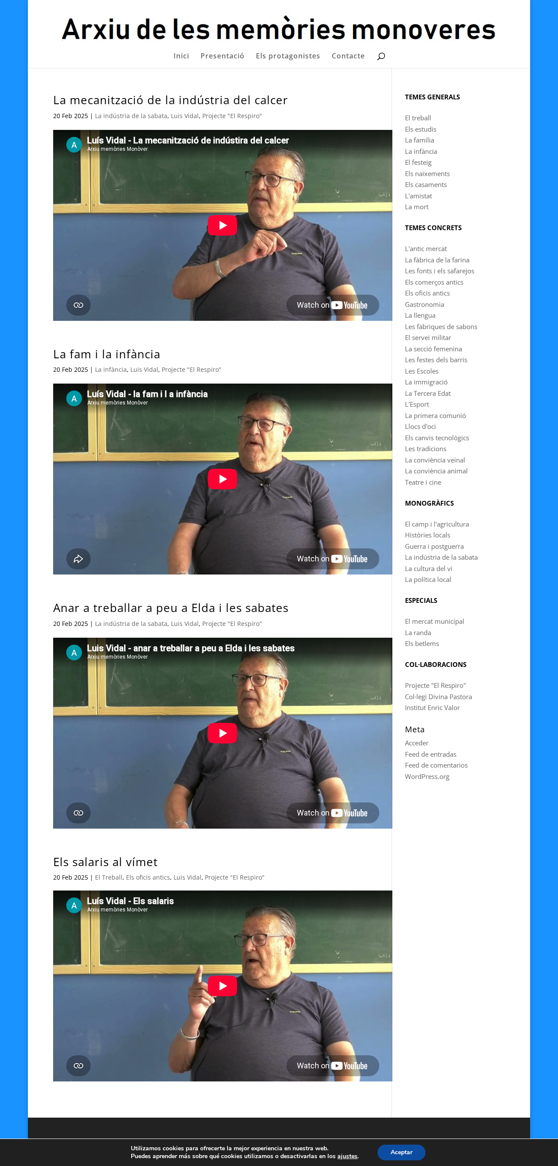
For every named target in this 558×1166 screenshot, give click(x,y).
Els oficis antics (148, 877)
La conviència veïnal (435, 460)
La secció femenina (433, 348)
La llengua (420, 315)
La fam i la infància (106, 354)
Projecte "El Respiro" (232, 116)
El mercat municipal (434, 621)
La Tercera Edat (428, 393)
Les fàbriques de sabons (441, 326)
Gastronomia (424, 304)
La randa (418, 632)
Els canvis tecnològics (437, 437)
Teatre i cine (423, 482)
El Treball (108, 877)
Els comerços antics (434, 282)
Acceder (417, 742)
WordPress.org (427, 776)
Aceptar (401, 1152)
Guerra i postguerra (434, 546)
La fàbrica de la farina (437, 259)
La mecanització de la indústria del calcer (170, 100)
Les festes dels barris (436, 359)
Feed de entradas (430, 754)
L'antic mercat (426, 248)
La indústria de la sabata (131, 116)
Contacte (348, 57)
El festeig (418, 162)
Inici (181, 57)
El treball (418, 117)
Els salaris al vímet (105, 862)
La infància (111, 369)
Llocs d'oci (420, 426)
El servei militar (428, 337)
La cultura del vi (429, 568)
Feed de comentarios (436, 765)
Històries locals (427, 534)
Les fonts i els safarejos (439, 270)
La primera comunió (435, 415)
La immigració (426, 381)
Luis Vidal (185, 116)
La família (419, 140)
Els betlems (422, 643)
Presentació (223, 57)
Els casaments (426, 184)
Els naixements (427, 173)
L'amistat (418, 195)
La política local (428, 579)
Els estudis (420, 129)
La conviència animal (436, 470)
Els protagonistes (288, 57)
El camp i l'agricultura (437, 524)
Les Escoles (422, 371)
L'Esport (417, 404)
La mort (417, 206)
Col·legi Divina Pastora (438, 696)
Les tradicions (425, 448)
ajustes (347, 1156)
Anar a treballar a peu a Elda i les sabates (171, 607)
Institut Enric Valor (432, 707)
